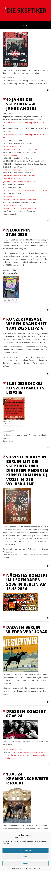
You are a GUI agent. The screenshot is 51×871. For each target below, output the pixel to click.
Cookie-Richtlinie (16, 868)
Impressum (36, 868)
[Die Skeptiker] (25, 10)
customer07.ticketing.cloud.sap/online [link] (18, 170)
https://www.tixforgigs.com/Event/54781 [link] (29, 752)
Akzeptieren (25, 850)
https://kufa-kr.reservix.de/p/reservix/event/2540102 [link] (25, 190)
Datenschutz (27, 868)
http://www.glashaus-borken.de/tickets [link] (19, 175)
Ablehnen (25, 857)
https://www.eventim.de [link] (13, 749)
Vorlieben (25, 863)
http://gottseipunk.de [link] (11, 155)
